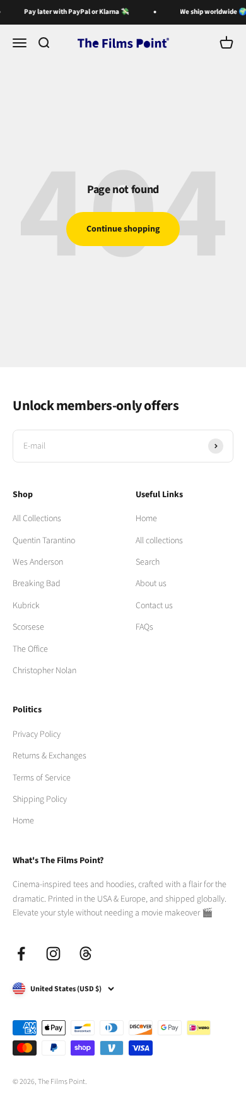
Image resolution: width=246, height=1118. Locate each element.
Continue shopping (123, 229)
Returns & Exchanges (49, 756)
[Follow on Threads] (85, 953)
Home (146, 518)
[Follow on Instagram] (53, 953)
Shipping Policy (40, 799)
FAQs (144, 627)
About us (151, 583)
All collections (159, 540)
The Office (30, 649)
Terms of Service (42, 778)
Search (148, 562)
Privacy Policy (37, 734)
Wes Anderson (38, 562)
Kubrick (26, 605)
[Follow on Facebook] (21, 953)
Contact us (154, 605)
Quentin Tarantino (44, 540)
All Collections (37, 518)
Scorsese (28, 627)
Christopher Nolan (44, 670)
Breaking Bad (37, 583)
